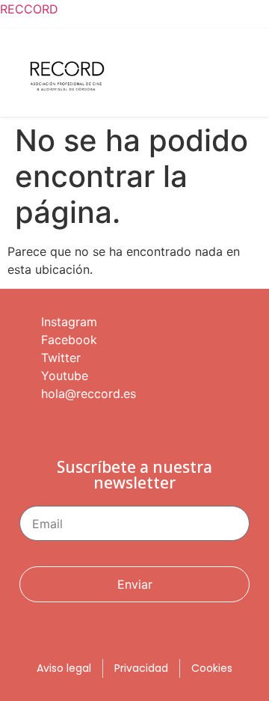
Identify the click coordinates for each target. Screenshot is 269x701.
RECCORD (29, 8)
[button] (239, 76)
